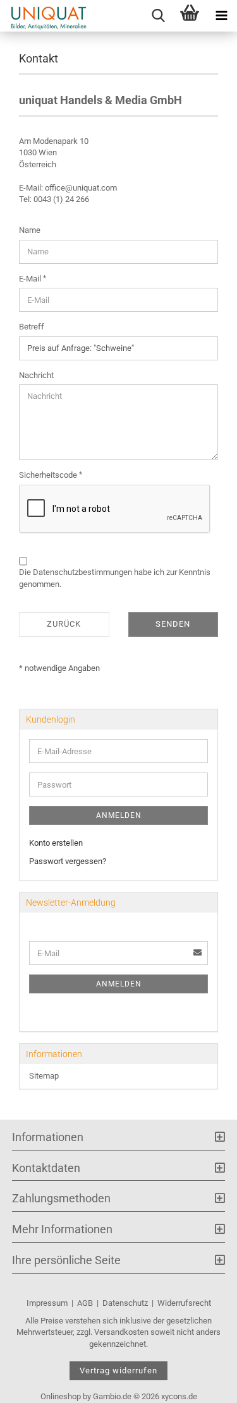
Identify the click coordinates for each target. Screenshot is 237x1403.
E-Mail (31, 278)
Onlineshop (60, 1396)
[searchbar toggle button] (158, 16)
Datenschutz (125, 1303)
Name (29, 230)
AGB (85, 1303)
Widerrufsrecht (184, 1303)
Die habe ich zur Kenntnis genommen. (114, 578)
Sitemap (44, 1075)
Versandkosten (121, 1332)
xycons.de (179, 1396)
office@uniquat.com (81, 187)
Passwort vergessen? (67, 861)
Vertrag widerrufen (118, 1370)
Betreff (31, 326)
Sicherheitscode (49, 475)
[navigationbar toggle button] (221, 16)
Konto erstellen (56, 843)
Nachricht (36, 375)
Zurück (64, 624)
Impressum (47, 1303)
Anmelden (119, 815)
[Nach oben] (202, 1384)
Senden (172, 624)
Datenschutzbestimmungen (82, 572)
